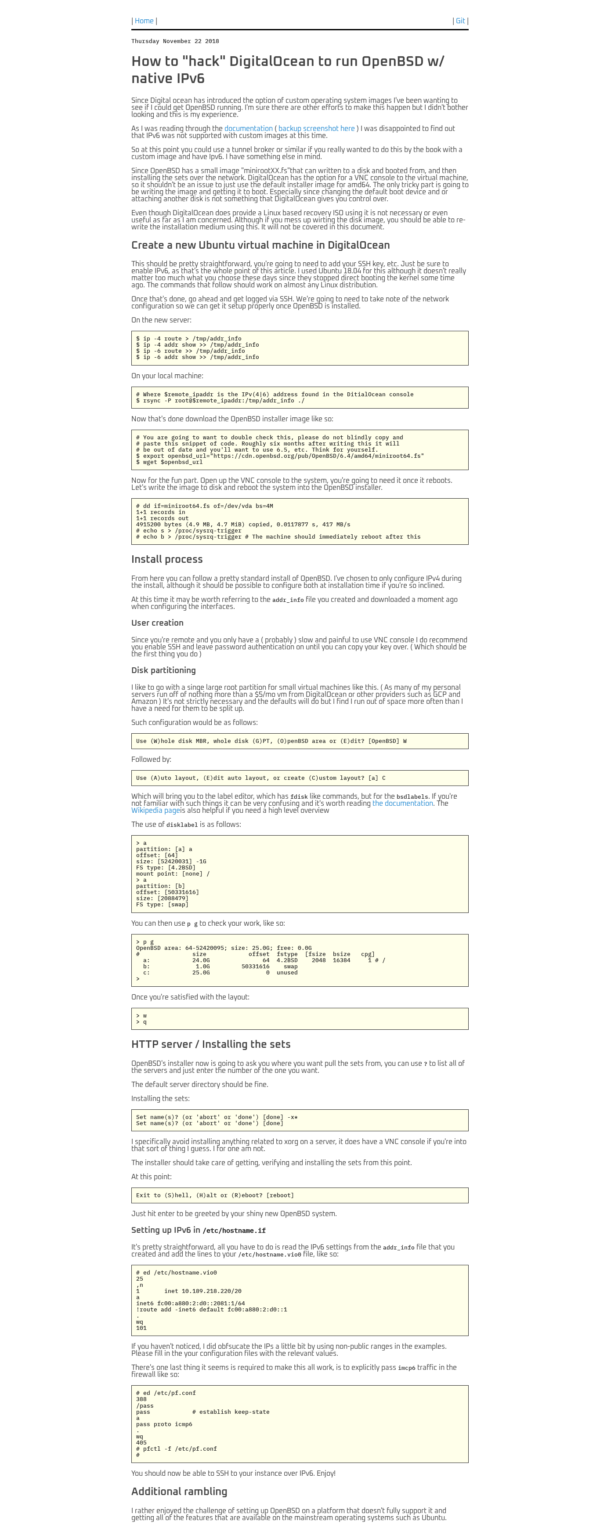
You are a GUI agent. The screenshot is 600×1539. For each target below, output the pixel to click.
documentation (248, 128)
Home (144, 21)
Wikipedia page (155, 810)
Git (460, 21)
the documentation (402, 803)
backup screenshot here (316, 128)
